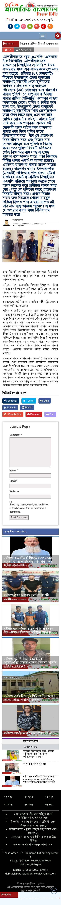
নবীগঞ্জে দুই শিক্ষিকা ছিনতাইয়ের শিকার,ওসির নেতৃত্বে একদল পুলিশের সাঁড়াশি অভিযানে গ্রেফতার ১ (30, 662)
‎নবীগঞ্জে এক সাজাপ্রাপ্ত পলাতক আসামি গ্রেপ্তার (26, 597)
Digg (46, 400)
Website (14, 491)
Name (14, 470)
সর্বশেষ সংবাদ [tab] (30, 741)
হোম (9, 49)
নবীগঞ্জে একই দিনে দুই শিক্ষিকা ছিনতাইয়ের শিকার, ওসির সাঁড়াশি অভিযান (29, 698)
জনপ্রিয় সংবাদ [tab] (30, 747)
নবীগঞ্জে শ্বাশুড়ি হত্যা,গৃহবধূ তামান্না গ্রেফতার (29, 733)
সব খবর (8, 797)
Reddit (28, 407)
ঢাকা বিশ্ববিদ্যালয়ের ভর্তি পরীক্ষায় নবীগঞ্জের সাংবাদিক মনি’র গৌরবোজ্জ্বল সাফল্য (38, 754)
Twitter (30, 400)
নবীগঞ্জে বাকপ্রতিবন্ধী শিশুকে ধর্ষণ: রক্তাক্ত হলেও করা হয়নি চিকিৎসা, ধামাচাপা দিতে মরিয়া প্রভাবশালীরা (28, 561)
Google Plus (14, 414)
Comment (16, 435)
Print (51, 414)
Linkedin (11, 407)
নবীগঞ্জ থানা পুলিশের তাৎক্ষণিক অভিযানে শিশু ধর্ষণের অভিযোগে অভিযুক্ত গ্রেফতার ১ (29, 630)
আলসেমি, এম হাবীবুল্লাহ (34, 763)
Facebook (11, 400)
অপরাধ (22, 49)
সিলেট (29, 49)
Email (13, 481)
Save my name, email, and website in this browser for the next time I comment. (29, 508)
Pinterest (35, 414)
